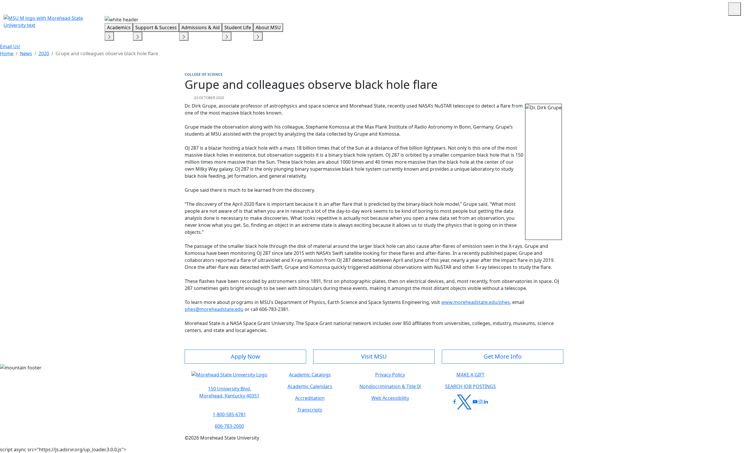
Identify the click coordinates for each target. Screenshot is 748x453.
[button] (229, 377)
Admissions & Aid (200, 27)
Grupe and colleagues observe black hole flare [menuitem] (107, 53)
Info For (612, 8)
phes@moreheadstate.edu (214, 309)
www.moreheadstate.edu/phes (475, 302)
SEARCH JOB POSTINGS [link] (470, 386)
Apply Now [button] (245, 356)
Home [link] (6, 53)
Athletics (712, 8)
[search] (734, 9)
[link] (229, 392)
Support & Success (156, 27)
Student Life (237, 27)
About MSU (268, 27)
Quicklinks (648, 8)
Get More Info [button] (503, 356)
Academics (119, 27)
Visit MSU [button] (374, 356)
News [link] (26, 53)
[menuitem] (6, 53)
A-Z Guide (684, 8)
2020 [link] (44, 53)
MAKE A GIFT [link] (470, 374)
